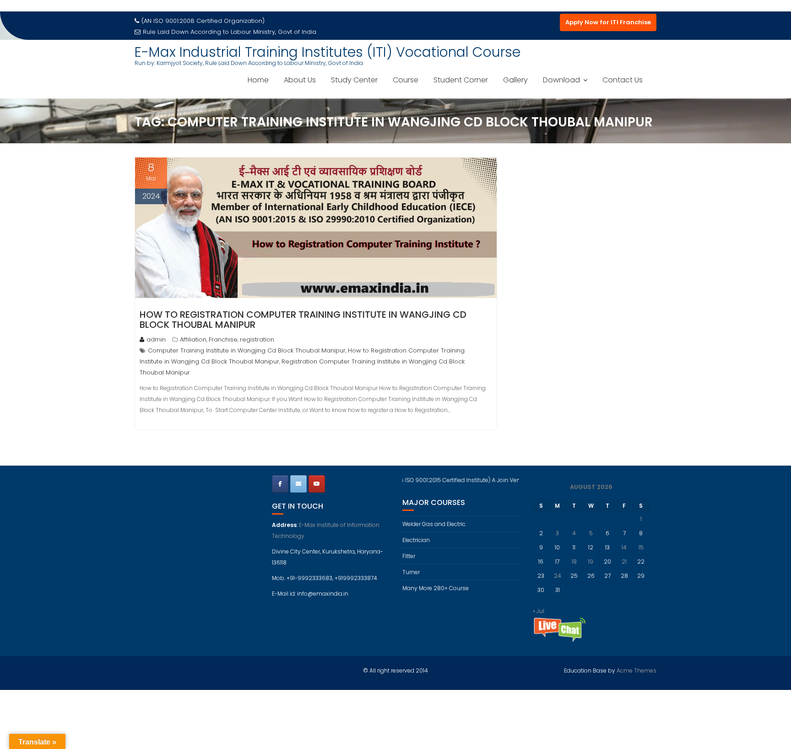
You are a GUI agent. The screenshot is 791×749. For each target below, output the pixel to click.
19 (590, 561)
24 (557, 576)
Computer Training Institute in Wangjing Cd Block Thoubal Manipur (247, 350)
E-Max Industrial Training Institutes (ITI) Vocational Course (327, 52)
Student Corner (460, 80)
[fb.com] (280, 484)
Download (561, 80)
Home (258, 80)
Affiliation (193, 339)
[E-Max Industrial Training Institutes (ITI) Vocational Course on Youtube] (317, 484)
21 (624, 561)
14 (624, 547)
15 (641, 547)
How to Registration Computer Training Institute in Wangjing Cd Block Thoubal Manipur (303, 319)
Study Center (354, 80)
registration (257, 339)
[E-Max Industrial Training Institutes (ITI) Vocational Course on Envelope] (298, 484)
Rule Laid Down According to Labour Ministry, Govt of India (229, 31)
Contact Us (622, 80)
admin (156, 339)
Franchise (223, 339)
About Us (300, 80)
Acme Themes (636, 670)
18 (574, 561)
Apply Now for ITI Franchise (608, 22)
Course (405, 80)
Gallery (515, 80)
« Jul (538, 611)
